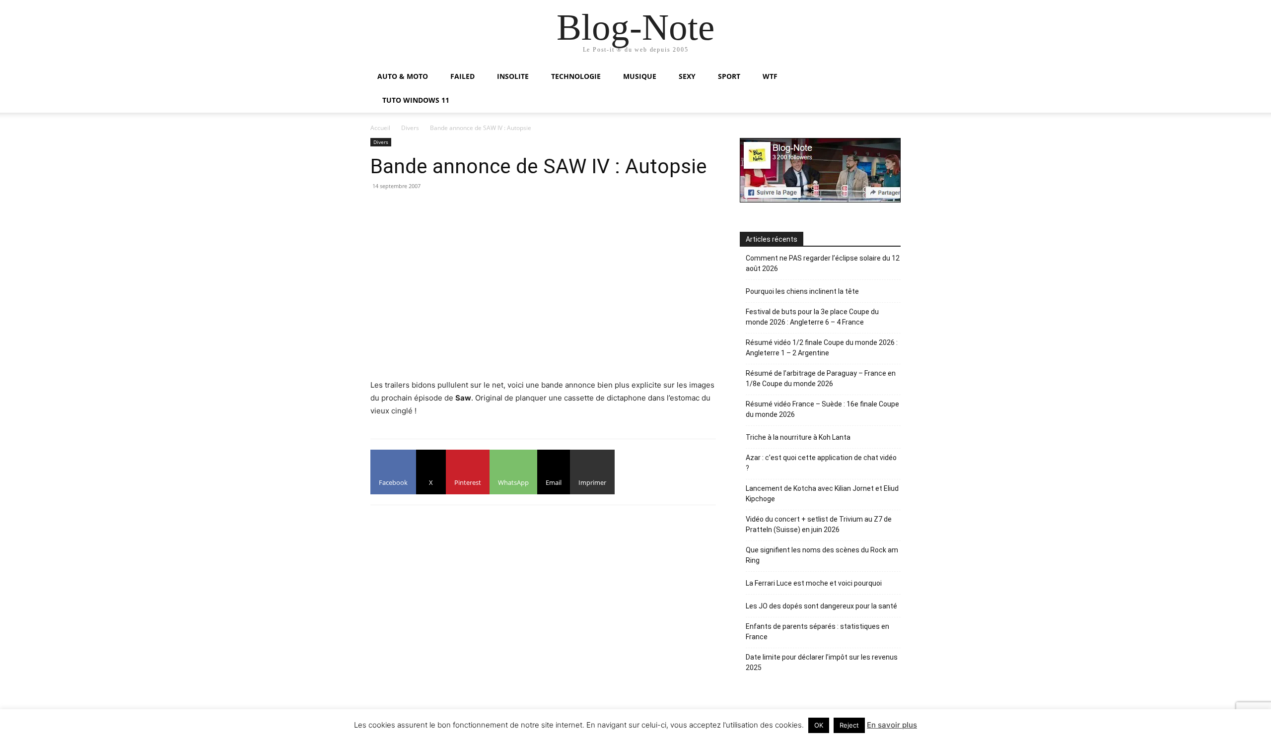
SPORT (729, 76)
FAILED (462, 76)
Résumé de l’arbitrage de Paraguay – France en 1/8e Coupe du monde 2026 (821, 378)
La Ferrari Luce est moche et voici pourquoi (814, 583)
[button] (889, 77)
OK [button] (818, 725)
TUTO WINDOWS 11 (415, 100)
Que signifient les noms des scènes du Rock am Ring (822, 555)
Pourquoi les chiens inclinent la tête (802, 291)
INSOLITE (513, 76)
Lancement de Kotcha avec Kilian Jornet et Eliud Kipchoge (822, 493)
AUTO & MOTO (402, 76)
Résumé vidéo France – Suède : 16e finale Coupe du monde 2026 (822, 409)
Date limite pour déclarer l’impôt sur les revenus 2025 (822, 662)
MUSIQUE (639, 76)
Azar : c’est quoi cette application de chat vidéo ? (821, 463)
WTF (770, 76)
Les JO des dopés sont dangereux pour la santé (821, 606)
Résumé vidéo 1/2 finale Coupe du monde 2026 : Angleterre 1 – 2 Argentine (822, 347)
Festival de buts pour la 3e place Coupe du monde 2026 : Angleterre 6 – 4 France (812, 317)
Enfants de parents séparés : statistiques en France (817, 631)
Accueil (380, 128)
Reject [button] (849, 725)
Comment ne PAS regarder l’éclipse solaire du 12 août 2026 (823, 263)
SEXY (687, 76)
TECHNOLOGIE (576, 76)
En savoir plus (892, 725)
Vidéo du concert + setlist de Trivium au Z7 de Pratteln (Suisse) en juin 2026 (819, 524)
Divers (410, 128)
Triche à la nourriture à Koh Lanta (798, 437)
